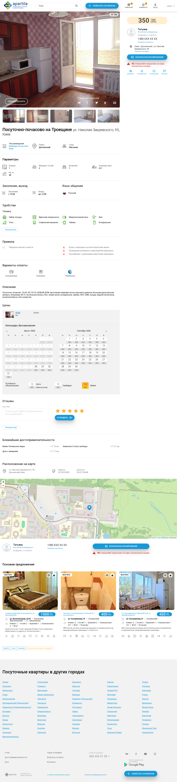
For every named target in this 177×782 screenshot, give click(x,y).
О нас (7, 753)
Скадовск (6, 686)
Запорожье (7, 690)
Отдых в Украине (54, 753)
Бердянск (76, 682)
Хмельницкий (8, 699)
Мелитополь (147, 707)
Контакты (51, 762)
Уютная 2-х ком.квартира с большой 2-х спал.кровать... (79, 614)
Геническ (41, 686)
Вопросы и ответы (55, 757)
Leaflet (153, 538)
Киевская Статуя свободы (75, 446)
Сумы (5, 695)
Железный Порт (149, 728)
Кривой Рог (112, 690)
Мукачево (41, 716)
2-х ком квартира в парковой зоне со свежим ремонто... (136, 614)
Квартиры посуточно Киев (18, 147)
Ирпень (75, 728)
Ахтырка (76, 732)
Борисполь (112, 724)
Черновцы (112, 699)
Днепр (5, 682)
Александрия (113, 720)
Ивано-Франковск (45, 695)
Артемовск (147, 703)
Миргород (111, 716)
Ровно (145, 695)
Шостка (5, 716)
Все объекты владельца (147, 32)
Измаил (145, 711)
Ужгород (146, 686)
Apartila (6, 648)
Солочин (41, 728)
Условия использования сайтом (58, 775)
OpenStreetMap (163, 538)
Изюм (5, 720)
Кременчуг (77, 703)
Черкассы (41, 703)
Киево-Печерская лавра (13, 446)
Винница (76, 695)
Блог (7, 762)
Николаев (146, 690)
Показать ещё (11, 427)
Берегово (41, 720)
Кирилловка (112, 686)
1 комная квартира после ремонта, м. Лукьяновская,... (20, 614)
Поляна (145, 724)
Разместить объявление (104, 6)
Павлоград (112, 711)
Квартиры (21, 648)
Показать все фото (16, 101)
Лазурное (41, 732)
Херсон (145, 699)
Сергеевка (77, 720)
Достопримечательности (16, 757)
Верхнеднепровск (10, 737)
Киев (13, 648)
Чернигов (41, 699)
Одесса (110, 682)
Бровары (6, 711)
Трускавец (77, 707)
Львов (145, 682)
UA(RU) (169, 6)
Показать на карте (141, 51)
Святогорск (7, 724)
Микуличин (42, 690)
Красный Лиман (114, 732)
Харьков (76, 686)
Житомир (111, 695)
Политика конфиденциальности (95, 775)
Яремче (5, 728)
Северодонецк (44, 711)
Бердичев (146, 716)
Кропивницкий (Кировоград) (15, 703)
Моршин (41, 724)
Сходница (6, 732)
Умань (75, 711)
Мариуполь (112, 703)
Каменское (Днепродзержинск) (16, 707)
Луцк (109, 728)
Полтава (76, 690)
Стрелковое (42, 682)
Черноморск (78, 716)
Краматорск (42, 707)
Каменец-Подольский (82, 699)
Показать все (10, 230)
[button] (89, 508)
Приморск (146, 720)
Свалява (76, 724)
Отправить (62, 418)
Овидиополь (147, 732)
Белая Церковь (114, 707)
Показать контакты (145, 42)
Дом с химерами (10, 451)
